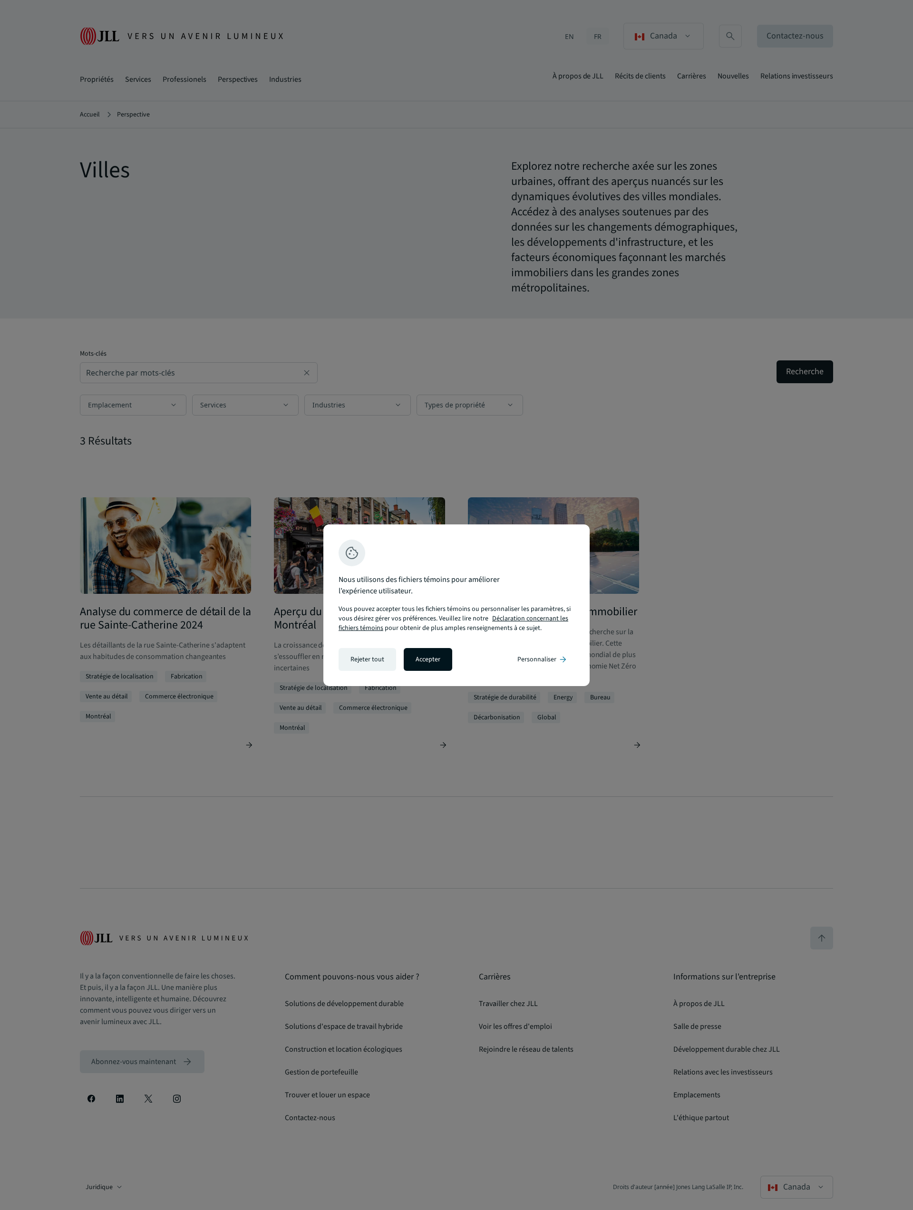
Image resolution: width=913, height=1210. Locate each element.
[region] (456, 605)
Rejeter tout (367, 659)
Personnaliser (542, 659)
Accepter (428, 659)
